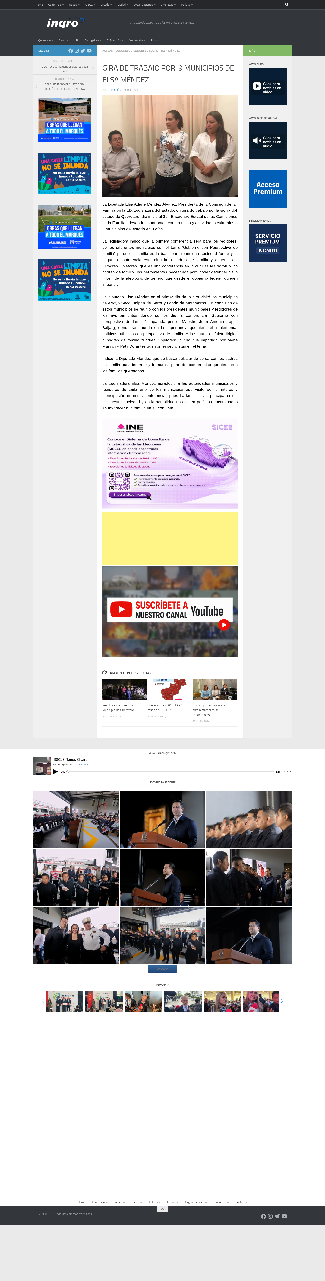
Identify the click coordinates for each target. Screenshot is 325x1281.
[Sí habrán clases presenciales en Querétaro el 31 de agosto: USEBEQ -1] (262, 1001)
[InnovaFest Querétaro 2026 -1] (64, 1001)
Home (39, 4)
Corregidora (92, 40)
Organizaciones (143, 4)
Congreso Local (145, 51)
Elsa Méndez (170, 51)
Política (185, 4)
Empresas (167, 4)
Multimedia (136, 40)
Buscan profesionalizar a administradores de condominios (209, 710)
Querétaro (44, 40)
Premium (156, 40)
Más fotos (162, 969)
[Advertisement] (170, 538)
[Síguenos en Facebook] (70, 50)
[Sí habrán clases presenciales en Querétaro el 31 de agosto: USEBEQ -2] (222, 1001)
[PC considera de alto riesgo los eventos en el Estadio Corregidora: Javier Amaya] (143, 1001)
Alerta (89, 4)
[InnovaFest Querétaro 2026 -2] (104, 1001)
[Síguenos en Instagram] (76, 50)
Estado (105, 4)
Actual (107, 51)
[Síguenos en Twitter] (82, 50)
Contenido (54, 4)
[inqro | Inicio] (82, 22)
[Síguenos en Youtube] (89, 50)
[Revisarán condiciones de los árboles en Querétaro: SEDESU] (183, 1001)
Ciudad (121, 4)
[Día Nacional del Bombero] (76, 819)
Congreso (123, 51)
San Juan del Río (69, 40)
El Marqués (114, 40)
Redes (73, 4)
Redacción (114, 90)
